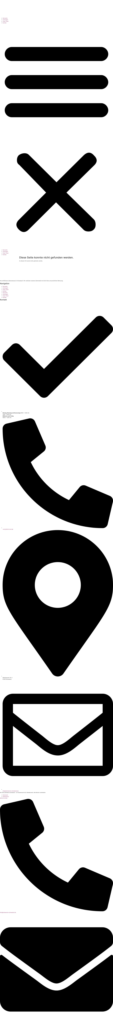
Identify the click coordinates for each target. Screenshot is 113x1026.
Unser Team (6, 21)
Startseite (5, 18)
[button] (56, 136)
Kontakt (4, 22)
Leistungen (5, 19)
